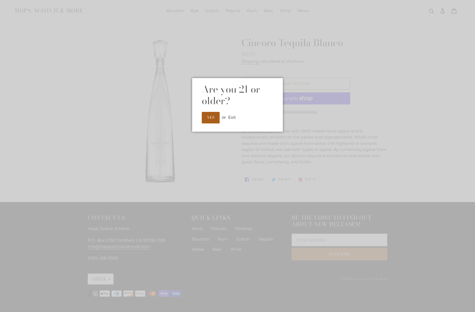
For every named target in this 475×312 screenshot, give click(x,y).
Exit (232, 117)
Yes (210, 117)
